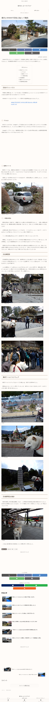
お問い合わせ (24, 698)
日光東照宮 (22, 77)
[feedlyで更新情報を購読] (36, 585)
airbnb (10, 549)
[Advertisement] (24, 561)
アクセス (24, 71)
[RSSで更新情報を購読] (24, 588)
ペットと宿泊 (15, 549)
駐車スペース (25, 73)
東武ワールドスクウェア (25, 79)
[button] (32, 53)
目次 (23, 67)
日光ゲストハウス (23, 70)
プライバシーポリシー (40, 698)
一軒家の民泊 (25, 75)
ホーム (8, 698)
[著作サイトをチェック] (12, 585)
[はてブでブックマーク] (39, 49)
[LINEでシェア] (16, 53)
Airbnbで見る (14, 102)
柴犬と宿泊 (4, 549)
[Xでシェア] (9, 49)
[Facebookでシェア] (24, 49)
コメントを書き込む (24, 685)
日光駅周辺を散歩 (23, 81)
